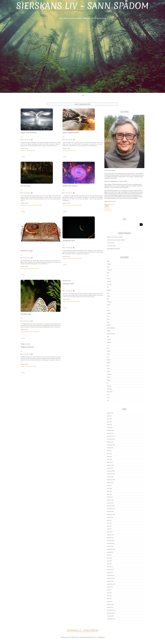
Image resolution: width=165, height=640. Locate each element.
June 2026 (109, 418)
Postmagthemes (101, 637)
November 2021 (111, 578)
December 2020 (111, 610)
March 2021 (110, 601)
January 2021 (110, 607)
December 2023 (111, 505)
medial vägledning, (111, 328)
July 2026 (109, 415)
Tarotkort (109, 374)
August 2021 (110, 587)
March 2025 (110, 462)
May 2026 (109, 421)
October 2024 (110, 476)
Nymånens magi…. (27, 251)
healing (33, 205)
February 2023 (110, 534)
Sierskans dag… (26, 314)
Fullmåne (109, 290)
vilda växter (109, 391)
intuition (109, 304)
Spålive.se (106, 207)
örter (108, 348)
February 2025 (110, 465)
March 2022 (110, 566)
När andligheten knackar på (113, 248)
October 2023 (110, 511)
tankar (108, 371)
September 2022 (111, 549)
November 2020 (111, 613)
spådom (76, 205)
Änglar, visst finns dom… (29, 133)
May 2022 (109, 560)
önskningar (28, 366)
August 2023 (110, 517)
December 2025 (111, 436)
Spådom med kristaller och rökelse (115, 237)
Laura (83, 95)
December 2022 (111, 540)
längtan (28, 268)
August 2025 (110, 447)
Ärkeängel (109, 270)
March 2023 (110, 531)
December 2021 (111, 575)
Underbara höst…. (69, 284)
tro (34, 150)
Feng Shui (109, 284)
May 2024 (109, 491)
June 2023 (109, 523)
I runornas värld (110, 242)
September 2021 (111, 584)
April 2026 (109, 424)
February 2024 (110, 500)
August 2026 (110, 413)
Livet (108, 316)
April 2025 (109, 459)
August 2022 (110, 552)
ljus (31, 150)
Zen (108, 400)
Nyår (108, 336)
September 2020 (111, 619)
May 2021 (109, 595)
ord (107, 345)
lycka (35, 268)
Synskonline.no (107, 209)
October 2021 (110, 581)
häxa (30, 205)
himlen (67, 205)
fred (108, 287)
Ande (108, 261)
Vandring (109, 386)
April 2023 (109, 529)
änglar (25, 150)
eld (66, 150)
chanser (25, 268)
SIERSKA (72, 205)
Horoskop (109, 301)
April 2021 (109, 598)
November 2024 (111, 473)
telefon (108, 377)
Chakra (108, 278)
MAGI (72, 150)
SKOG (34, 331)
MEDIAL (27, 331)
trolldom (109, 380)
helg (108, 299)
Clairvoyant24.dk (108, 210)
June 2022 (109, 558)
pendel (108, 351)
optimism (109, 342)
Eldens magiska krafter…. (71, 133)
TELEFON (37, 331)
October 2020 (110, 616)
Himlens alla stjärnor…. (71, 186)
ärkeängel (28, 150)
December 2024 (111, 471)
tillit (33, 150)
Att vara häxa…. (26, 186)
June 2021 (109, 592)
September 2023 (111, 514)
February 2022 (110, 569)
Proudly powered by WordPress (67, 637)
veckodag (109, 388)
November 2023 (111, 508)
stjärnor (79, 205)
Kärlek (108, 310)
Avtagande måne (69, 241)
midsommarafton (111, 333)
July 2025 (109, 450)
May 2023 (109, 526)
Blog (108, 272)
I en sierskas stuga (111, 245)
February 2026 (110, 430)
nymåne (109, 339)
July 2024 (109, 485)
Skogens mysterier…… (28, 347)
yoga (108, 394)
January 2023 (110, 537)
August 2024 (110, 482)
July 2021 (109, 590)
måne (70, 205)
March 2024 (110, 497)
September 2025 (111, 444)
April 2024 (109, 494)
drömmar (109, 281)
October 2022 (110, 546)
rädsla (108, 354)
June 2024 (109, 488)
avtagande (68, 258)
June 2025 (109, 453)
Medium (109, 330)
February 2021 (110, 604)
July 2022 (109, 555)
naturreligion (39, 205)
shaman (109, 359)
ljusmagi (32, 268)
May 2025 (109, 456)
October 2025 (110, 442)
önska (74, 150)
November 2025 (111, 439)
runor (108, 357)
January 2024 (110, 502)
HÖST (67, 301)
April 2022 (109, 563)
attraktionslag (26, 205)
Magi (108, 322)
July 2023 (109, 520)
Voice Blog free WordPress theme (87, 637)
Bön (108, 275)
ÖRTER (80, 258)
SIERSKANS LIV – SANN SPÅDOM (82, 6)
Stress (108, 368)
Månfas (109, 325)
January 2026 (110, 433)
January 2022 (110, 572)
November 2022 (111, 543)
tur (107, 383)
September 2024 (111, 479)
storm (108, 365)
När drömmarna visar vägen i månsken (116, 240)
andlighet (109, 264)
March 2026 (110, 427)
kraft (68, 150)
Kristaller (109, 313)
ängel (108, 267)
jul (107, 307)
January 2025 (110, 468)
